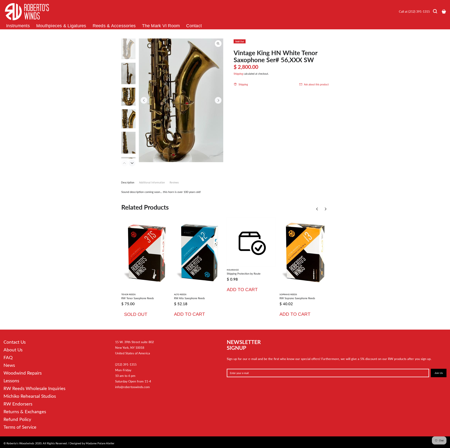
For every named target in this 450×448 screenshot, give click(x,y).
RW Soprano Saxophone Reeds (297, 298)
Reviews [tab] (174, 182)
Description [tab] (127, 182)
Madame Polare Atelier (100, 443)
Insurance (233, 269)
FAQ (8, 357)
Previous (144, 100)
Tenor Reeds (128, 294)
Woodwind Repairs (23, 373)
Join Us (439, 373)
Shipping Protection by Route (244, 273)
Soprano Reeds (288, 294)
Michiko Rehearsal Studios (30, 396)
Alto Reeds (180, 294)
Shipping (238, 73)
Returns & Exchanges (25, 411)
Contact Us (15, 342)
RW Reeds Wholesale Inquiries (34, 388)
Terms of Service (20, 427)
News (9, 365)
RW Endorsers (18, 404)
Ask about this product (316, 84)
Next (218, 100)
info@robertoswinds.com (132, 387)
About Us (13, 349)
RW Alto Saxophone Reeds (189, 298)
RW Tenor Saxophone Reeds (137, 298)
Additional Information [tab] (152, 182)
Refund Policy (17, 419)
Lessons (11, 380)
